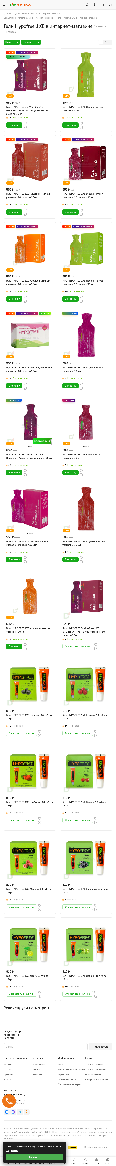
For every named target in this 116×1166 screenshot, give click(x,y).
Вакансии (36, 1074)
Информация (66, 1058)
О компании (38, 1064)
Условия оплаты (94, 1064)
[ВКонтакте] (7, 1112)
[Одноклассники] (27, 1112)
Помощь (90, 1058)
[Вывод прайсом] (110, 42)
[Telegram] (20, 1112)
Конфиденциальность (96, 1147)
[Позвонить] (95, 4)
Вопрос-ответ (93, 1074)
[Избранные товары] (110, 4)
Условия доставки (95, 1069)
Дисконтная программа (71, 1069)
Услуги (7, 1079)
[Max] (13, 1112)
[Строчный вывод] (105, 42)
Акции (7, 1069)
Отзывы (35, 1069)
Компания (37, 1058)
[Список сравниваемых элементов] (102, 4)
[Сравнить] (25, 127)
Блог (60, 1064)
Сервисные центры (69, 1084)
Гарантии (63, 1074)
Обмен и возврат (68, 1079)
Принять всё (34, 1157)
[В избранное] (25, 123)
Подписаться (101, 1046)
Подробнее (12, 1150)
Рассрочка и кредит (96, 1079)
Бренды (8, 1074)
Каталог (8, 1064)
